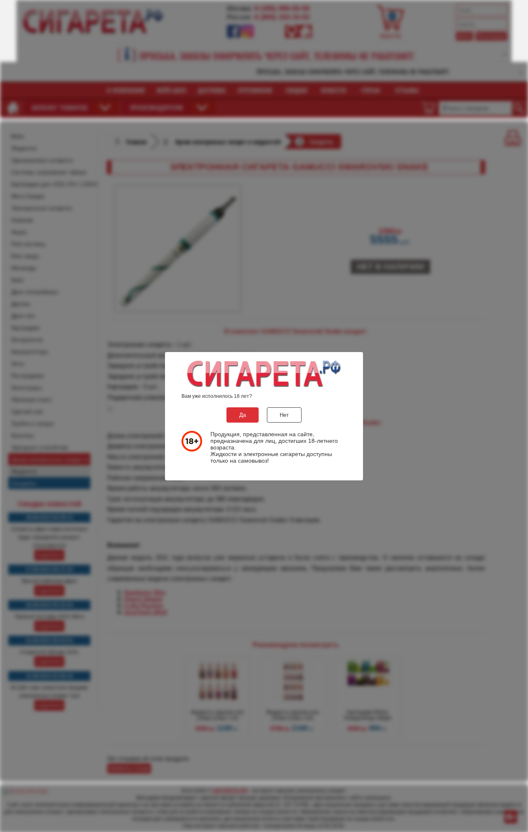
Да (242, 415)
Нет (284, 415)
